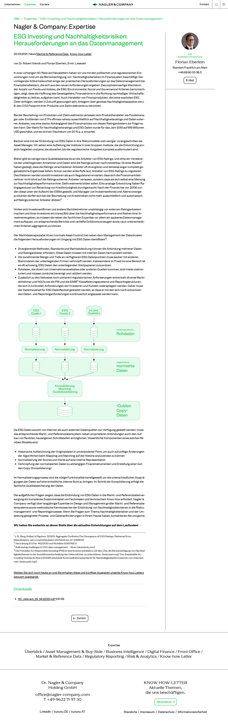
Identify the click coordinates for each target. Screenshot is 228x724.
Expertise (30, 18)
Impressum (147, 712)
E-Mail (190, 80)
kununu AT (78, 711)
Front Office (189, 651)
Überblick (33, 651)
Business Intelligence (125, 651)
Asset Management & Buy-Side (74, 651)
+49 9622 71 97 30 (64, 699)
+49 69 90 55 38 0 (190, 72)
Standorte (130, 712)
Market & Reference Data (52, 54)
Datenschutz (166, 712)
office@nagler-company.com (62, 694)
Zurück (81, 618)
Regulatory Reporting (104, 656)
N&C (17, 18)
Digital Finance (160, 651)
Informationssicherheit (192, 712)
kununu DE (61, 711)
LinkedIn (45, 711)
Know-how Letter (81, 54)
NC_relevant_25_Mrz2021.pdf (36, 599)
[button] (12, 4)
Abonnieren (164, 702)
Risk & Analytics (142, 656)
